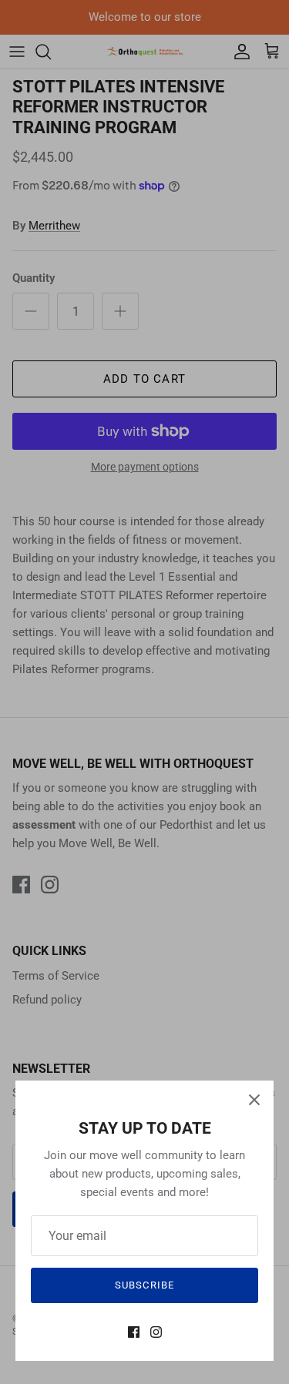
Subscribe (144, 1285)
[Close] (254, 1100)
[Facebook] (133, 1332)
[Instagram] (156, 1332)
